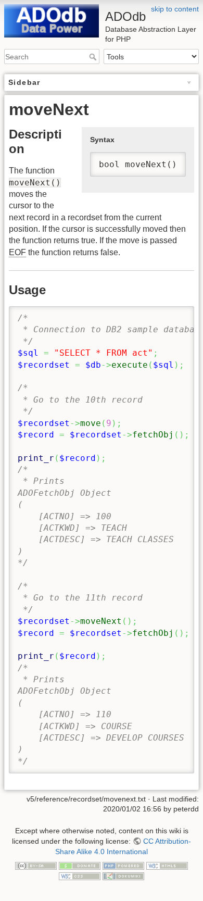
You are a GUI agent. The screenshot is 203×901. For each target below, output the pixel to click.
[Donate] (79, 865)
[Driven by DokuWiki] (123, 875)
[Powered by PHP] (123, 865)
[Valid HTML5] (167, 865)
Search (94, 56)
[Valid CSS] (79, 875)
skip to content (175, 9)
